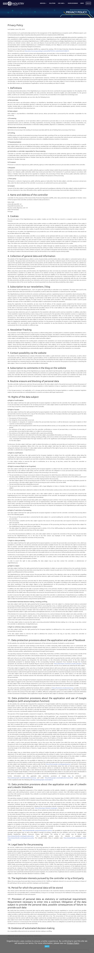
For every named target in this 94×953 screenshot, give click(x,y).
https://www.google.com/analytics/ (43, 779)
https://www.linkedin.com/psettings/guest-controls (37, 830)
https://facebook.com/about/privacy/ (62, 688)
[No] (92, 944)
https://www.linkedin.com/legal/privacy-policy (21, 838)
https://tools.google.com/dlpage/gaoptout (58, 764)
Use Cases (61, 3)
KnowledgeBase (73, 3)
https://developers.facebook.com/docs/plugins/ (68, 663)
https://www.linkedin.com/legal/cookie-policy (21, 836)
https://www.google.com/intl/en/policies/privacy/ (22, 777)
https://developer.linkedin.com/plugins (46, 808)
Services (42, 3)
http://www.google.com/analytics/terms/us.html (59, 777)
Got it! (47, 946)
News (82, 3)
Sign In (88, 3)
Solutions (52, 3)
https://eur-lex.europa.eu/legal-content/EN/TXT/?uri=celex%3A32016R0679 (47, 51)
